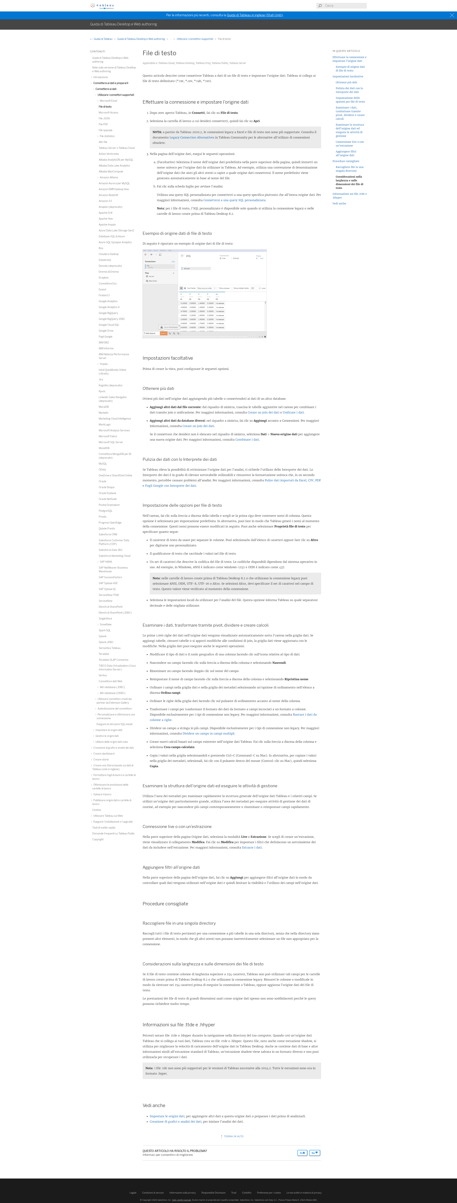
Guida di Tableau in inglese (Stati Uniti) (255, 15)
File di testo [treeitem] (105, 106)
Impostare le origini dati (167, 1116)
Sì (301, 1153)
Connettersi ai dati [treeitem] (105, 89)
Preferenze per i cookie (269, 1192)
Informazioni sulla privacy (182, 1192)
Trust (233, 1192)
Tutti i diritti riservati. (181, 1200)
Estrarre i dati (252, 847)
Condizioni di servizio (153, 1192)
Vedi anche (339, 203)
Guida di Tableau (103, 39)
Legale (133, 1192)
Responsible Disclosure (213, 1192)
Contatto (246, 1192)
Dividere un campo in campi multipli (208, 733)
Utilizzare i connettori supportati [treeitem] (115, 94)
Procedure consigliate (346, 161)
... (171, 39)
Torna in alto (233, 1136)
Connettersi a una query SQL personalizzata (234, 200)
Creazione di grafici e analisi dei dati (175, 1121)
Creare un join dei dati (263, 412)
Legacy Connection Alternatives (192, 137)
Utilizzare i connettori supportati (195, 39)
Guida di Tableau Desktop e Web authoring (141, 39)
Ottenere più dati (346, 82)
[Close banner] (452, 15)
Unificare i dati (293, 412)
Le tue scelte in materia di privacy (304, 1192)
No (313, 1153)
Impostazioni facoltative (348, 76)
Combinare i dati (247, 439)
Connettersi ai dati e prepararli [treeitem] (110, 83)
